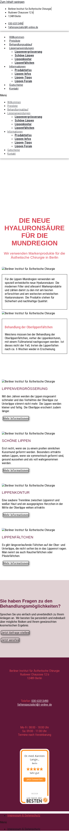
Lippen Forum (23, 81)
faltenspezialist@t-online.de (23, 27)
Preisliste (14, 40)
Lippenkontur (23, 59)
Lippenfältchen (24, 63)
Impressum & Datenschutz (23, 815)
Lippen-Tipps (23, 77)
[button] (34, 95)
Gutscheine (16, 84)
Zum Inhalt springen (12, 2)
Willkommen (16, 37)
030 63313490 (15, 23)
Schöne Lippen (24, 55)
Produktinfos (23, 70)
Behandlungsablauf (20, 44)
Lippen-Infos (23, 74)
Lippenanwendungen (21, 48)
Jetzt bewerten (35, 779)
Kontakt (13, 88)
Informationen (17, 66)
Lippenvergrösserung (28, 51)
